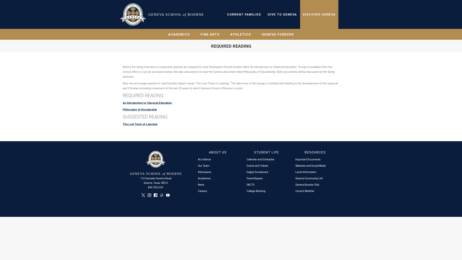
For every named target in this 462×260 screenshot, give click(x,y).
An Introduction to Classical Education (147, 103)
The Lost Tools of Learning (140, 124)
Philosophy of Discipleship (140, 109)
